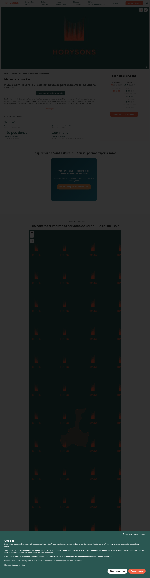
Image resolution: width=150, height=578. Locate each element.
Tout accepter (137, 571)
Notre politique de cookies (14, 565)
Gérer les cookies (117, 571)
